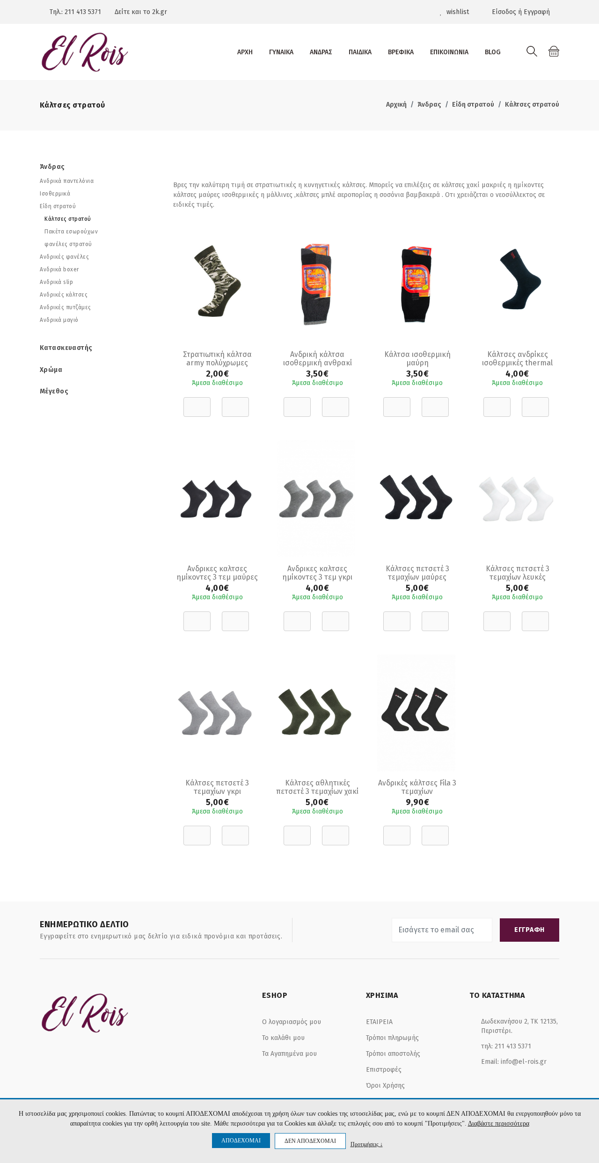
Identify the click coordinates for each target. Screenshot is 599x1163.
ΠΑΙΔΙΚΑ (360, 52)
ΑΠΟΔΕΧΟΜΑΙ (241, 1140)
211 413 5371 (83, 12)
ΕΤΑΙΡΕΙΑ (379, 1022)
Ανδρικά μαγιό (59, 320)
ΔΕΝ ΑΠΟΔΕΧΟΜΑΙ (310, 1141)
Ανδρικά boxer (59, 269)
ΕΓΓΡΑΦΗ (529, 930)
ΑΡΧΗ (245, 52)
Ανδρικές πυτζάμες (65, 307)
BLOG (493, 52)
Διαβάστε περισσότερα (498, 1123)
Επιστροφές (384, 1070)
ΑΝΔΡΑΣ (321, 52)
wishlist (457, 12)
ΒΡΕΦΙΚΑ (401, 52)
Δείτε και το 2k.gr (141, 12)
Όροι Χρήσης (385, 1086)
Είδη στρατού (473, 105)
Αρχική (396, 105)
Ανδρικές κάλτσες (64, 294)
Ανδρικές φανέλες (64, 257)
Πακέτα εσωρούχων (71, 231)
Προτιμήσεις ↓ (367, 1144)
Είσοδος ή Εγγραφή (520, 12)
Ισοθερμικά (55, 193)
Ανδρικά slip (56, 282)
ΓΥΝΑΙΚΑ (281, 52)
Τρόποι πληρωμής (392, 1038)
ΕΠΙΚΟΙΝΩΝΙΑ (449, 52)
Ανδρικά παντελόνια (67, 181)
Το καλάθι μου (283, 1038)
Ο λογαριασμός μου (291, 1022)
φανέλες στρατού (68, 244)
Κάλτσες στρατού (532, 105)
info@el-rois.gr (524, 1062)
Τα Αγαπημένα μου (289, 1054)
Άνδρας (429, 105)
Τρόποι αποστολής (393, 1054)
